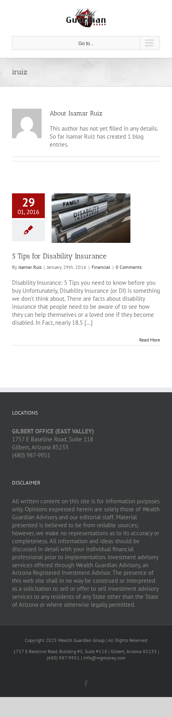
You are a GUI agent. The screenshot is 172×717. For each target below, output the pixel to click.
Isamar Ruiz (30, 267)
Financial (101, 267)
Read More (149, 340)
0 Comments (129, 267)
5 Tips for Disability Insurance (59, 256)
